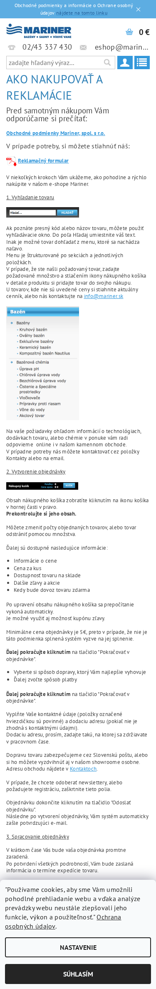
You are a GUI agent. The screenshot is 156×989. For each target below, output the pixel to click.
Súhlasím (78, 974)
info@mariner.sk (104, 296)
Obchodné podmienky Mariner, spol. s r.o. (55, 133)
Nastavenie (78, 947)
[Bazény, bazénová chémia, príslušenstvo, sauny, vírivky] (39, 29)
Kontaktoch (83, 768)
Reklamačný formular (43, 160)
